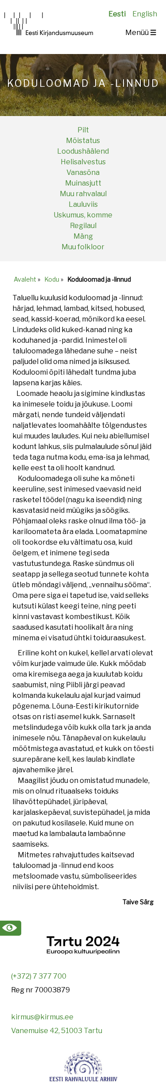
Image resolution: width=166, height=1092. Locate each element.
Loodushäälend (83, 151)
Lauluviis (83, 204)
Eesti (117, 14)
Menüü (140, 32)
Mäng (83, 236)
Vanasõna (83, 172)
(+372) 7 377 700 (38, 976)
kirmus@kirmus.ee (42, 1017)
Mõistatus (83, 140)
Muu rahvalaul (83, 194)
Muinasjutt (83, 183)
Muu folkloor (83, 247)
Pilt (83, 130)
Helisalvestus (83, 162)
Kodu (51, 279)
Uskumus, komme (83, 215)
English (144, 14)
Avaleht (25, 279)
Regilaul (83, 225)
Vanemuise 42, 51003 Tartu (56, 1030)
